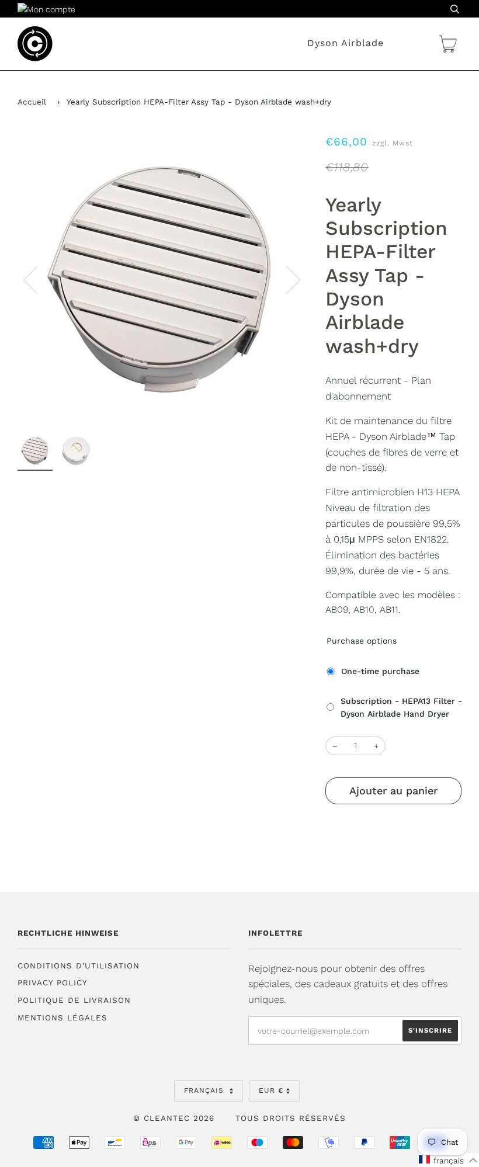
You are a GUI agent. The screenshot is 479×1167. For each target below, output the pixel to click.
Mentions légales (62, 1017)
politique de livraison (74, 1000)
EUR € (271, 1090)
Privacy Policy (53, 982)
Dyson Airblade (345, 42)
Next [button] (286, 279)
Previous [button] (37, 279)
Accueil (32, 102)
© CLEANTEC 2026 (173, 1118)
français (205, 1090)
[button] (448, 1160)
